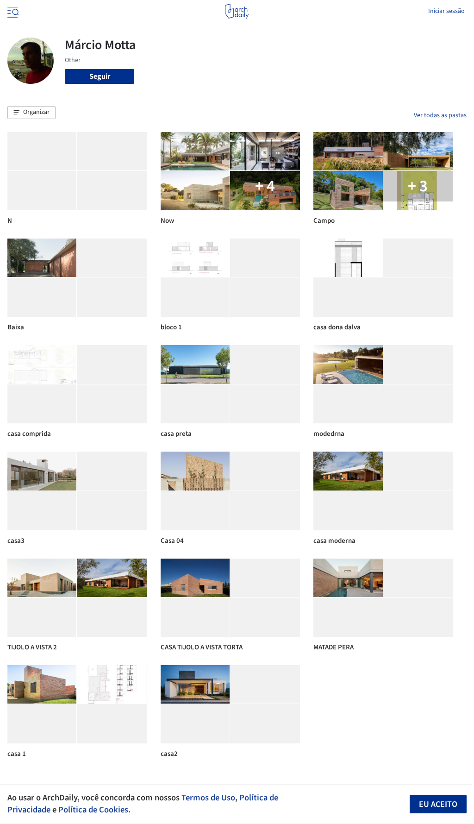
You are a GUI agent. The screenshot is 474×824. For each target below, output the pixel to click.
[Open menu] (12, 11)
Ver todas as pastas (440, 115)
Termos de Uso (208, 798)
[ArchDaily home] (237, 11)
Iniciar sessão (446, 11)
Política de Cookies (93, 810)
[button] (31, 112)
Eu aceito (438, 804)
